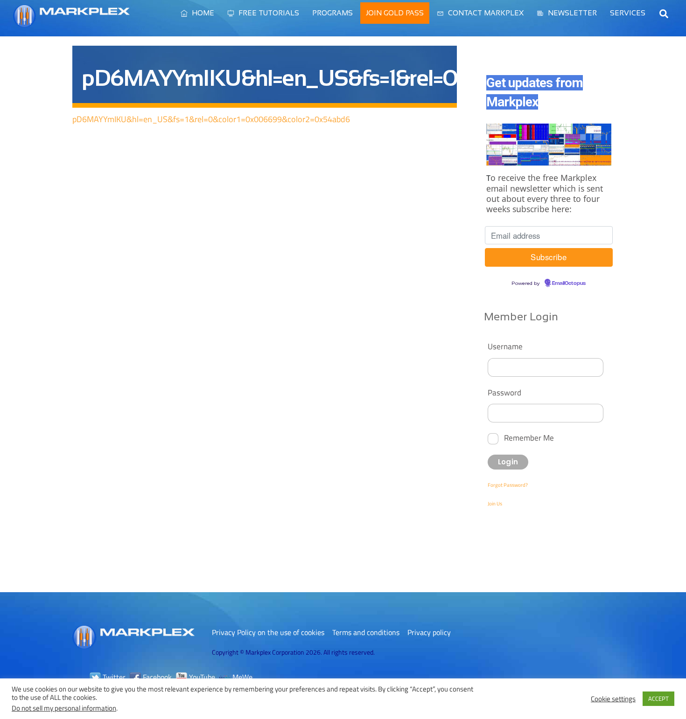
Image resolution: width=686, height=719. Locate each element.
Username (505, 346)
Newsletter (571, 13)
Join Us (495, 503)
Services (627, 13)
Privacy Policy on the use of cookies (268, 632)
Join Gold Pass (395, 13)
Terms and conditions (365, 632)
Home (202, 13)
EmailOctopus (569, 283)
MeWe (241, 677)
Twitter (113, 677)
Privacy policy (429, 632)
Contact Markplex (485, 13)
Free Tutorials (268, 13)
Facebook (156, 677)
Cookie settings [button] (613, 699)
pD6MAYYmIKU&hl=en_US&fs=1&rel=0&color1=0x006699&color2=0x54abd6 (211, 119)
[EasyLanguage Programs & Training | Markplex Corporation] (71, 23)
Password (504, 392)
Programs (332, 13)
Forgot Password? (508, 485)
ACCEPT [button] (658, 698)
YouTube (201, 677)
